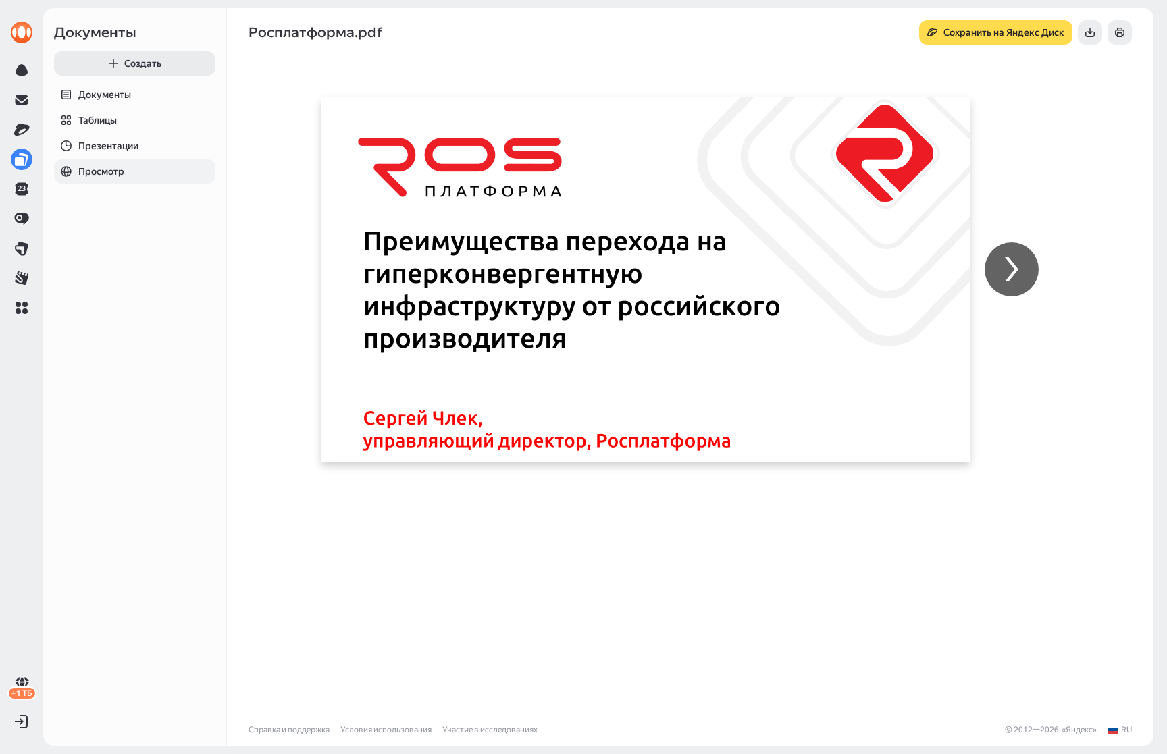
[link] (21, 32)
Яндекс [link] (1079, 729)
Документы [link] (95, 32)
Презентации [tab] (108, 145)
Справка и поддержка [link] (289, 729)
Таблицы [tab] (97, 120)
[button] (21, 308)
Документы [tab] (104, 94)
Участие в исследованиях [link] (490, 729)
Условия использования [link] (386, 729)
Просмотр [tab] (101, 171)
